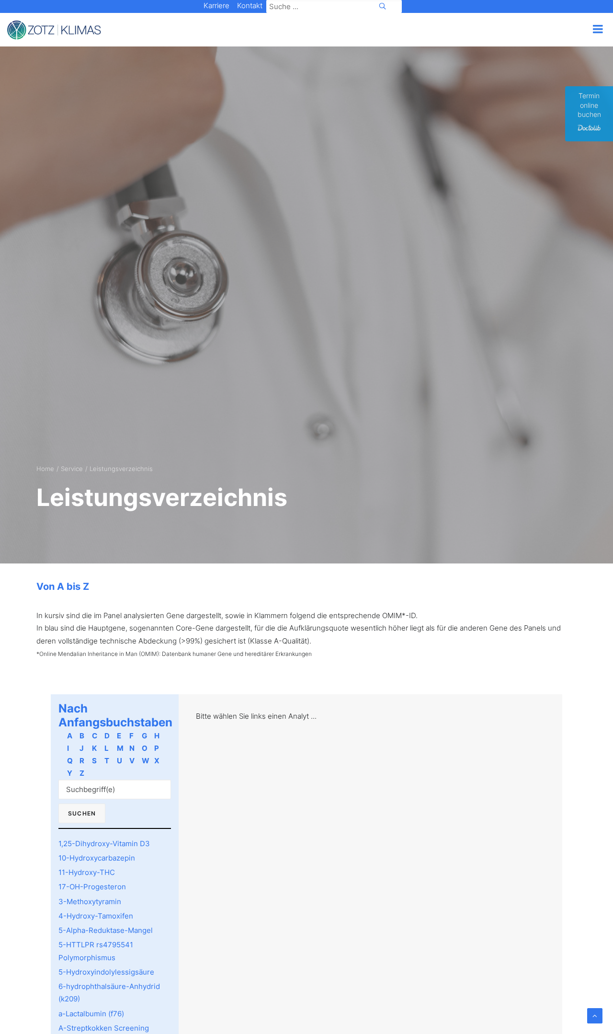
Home (45, 468)
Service (72, 468)
